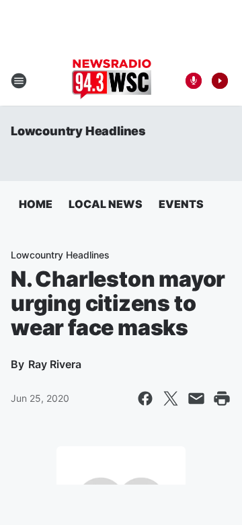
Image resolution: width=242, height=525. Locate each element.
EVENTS (181, 204)
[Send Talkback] (194, 81)
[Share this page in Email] (196, 398)
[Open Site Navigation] (19, 81)
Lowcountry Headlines (78, 131)
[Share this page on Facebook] (145, 398)
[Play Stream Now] (220, 81)
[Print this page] (221, 398)
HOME (35, 204)
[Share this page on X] (170, 398)
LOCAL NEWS (106, 204)
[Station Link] (111, 80)
